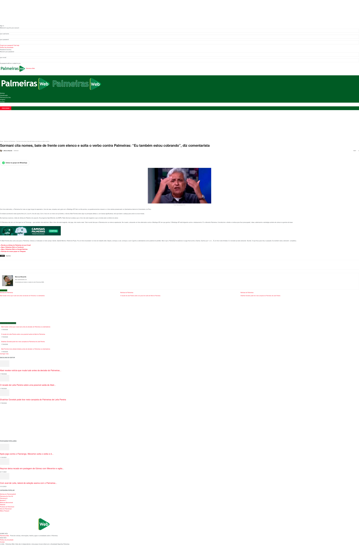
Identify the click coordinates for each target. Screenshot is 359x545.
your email (3, 57)
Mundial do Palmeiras (6, 435)
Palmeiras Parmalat (6, 414)
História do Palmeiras (6, 409)
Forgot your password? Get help (9, 45)
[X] (17, 155)
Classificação (4, 95)
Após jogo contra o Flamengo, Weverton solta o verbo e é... (26, 453)
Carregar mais (4, 354)
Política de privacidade (6, 47)
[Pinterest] (21, 155)
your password (4, 39)
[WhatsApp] (26, 155)
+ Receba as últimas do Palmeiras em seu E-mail (15, 245)
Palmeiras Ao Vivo (5, 97)
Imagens (2, 99)
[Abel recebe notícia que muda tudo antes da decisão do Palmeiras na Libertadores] (4, 363)
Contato (2, 102)
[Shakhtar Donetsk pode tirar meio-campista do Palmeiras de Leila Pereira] (4, 392)
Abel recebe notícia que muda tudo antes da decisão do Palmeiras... (30, 370)
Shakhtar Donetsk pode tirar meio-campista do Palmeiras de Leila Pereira (23, 341)
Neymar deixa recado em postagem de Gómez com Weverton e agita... (32, 468)
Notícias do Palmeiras (9, 141)
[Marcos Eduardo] (1, 151)
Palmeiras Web (4, 535)
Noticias (2, 93)
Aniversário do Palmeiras (7, 411)
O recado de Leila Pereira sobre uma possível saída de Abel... (28, 384)
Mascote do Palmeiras (7, 420)
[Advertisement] (179, 125)
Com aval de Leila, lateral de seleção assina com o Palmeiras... (28, 482)
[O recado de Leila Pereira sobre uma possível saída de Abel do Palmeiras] (4, 378)
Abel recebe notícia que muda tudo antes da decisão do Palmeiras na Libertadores (25, 327)
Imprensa (8, 255)
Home (1, 141)
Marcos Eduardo (8, 150)
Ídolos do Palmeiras (6, 429)
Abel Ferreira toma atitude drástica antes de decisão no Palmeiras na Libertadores (25, 349)
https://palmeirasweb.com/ (21, 279)
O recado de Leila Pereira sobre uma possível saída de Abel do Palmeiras (23, 334)
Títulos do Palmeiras (6, 432)
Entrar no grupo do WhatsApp (16, 163)
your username (4, 34)
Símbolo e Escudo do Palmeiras (10, 417)
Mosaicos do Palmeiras (7, 426)
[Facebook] (13, 155)
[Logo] (25, 83)
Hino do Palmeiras (5, 423)
